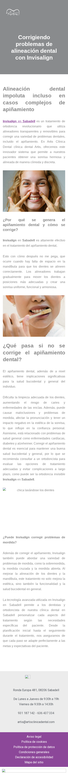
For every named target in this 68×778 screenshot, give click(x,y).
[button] (61, 12)
